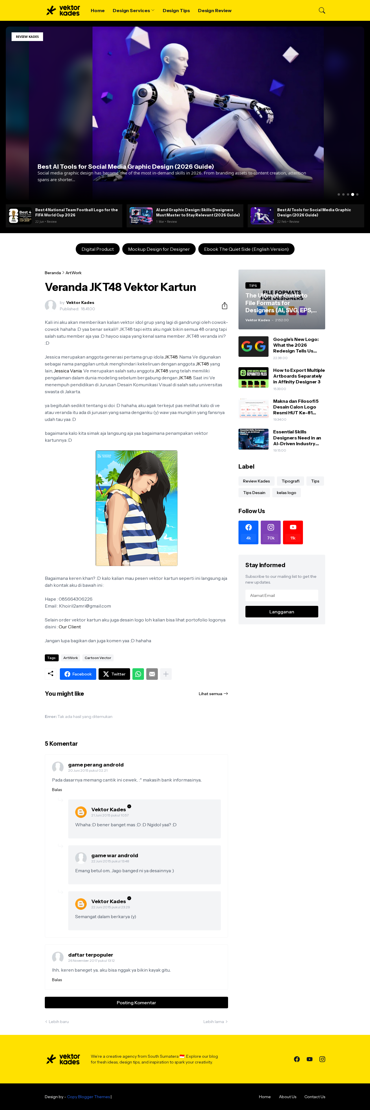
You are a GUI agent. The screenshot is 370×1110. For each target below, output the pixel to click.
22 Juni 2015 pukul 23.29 (110, 907)
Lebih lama (214, 1021)
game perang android (96, 765)
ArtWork (74, 272)
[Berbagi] (222, 305)
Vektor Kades (108, 809)
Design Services (131, 10)
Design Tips (176, 10)
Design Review (215, 10)
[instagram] (322, 1059)
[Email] (152, 674)
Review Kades (256, 481)
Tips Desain (254, 492)
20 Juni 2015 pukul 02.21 (88, 770)
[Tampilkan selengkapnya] (166, 674)
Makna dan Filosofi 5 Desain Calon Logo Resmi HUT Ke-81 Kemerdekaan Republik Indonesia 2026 (296, 407)
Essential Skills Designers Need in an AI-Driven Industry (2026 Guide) (297, 437)
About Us (287, 1096)
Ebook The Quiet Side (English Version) (246, 249)
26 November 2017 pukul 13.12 (91, 960)
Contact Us (314, 1096)
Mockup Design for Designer (159, 249)
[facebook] (297, 1059)
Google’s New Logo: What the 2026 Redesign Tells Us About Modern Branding (296, 345)
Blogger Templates (130, 1096)
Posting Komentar (136, 1002)
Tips (315, 481)
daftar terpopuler (90, 955)
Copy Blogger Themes (88, 1096)
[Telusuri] (319, 10)
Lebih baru (59, 1021)
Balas (57, 789)
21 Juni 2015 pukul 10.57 (110, 815)
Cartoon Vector (98, 658)
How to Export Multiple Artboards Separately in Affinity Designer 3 (299, 376)
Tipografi (290, 481)
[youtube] (309, 1059)
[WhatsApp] (138, 674)
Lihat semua (210, 693)
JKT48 (170, 357)
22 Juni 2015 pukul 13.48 (110, 861)
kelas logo (286, 492)
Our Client (70, 627)
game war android (114, 855)
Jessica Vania (68, 371)
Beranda (53, 272)
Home (98, 10)
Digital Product (98, 249)
